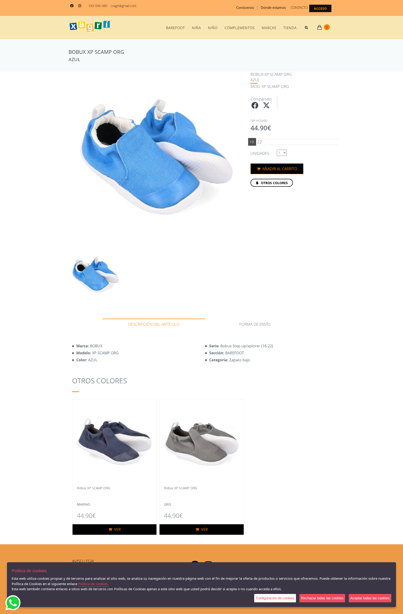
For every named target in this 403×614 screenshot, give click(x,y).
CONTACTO (299, 7)
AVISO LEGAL (83, 561)
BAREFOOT (175, 27)
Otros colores (274, 183)
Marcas (269, 27)
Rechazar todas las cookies (322, 598)
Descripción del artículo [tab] (154, 324)
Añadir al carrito (279, 168)
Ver (117, 529)
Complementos (240, 27)
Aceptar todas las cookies (370, 598)
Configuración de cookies (275, 598)
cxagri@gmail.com (123, 5)
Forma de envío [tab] (255, 324)
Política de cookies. (93, 583)
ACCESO (320, 8)
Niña (196, 27)
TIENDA (290, 27)
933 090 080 (98, 5)
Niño (213, 27)
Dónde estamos (273, 7)
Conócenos (245, 7)
